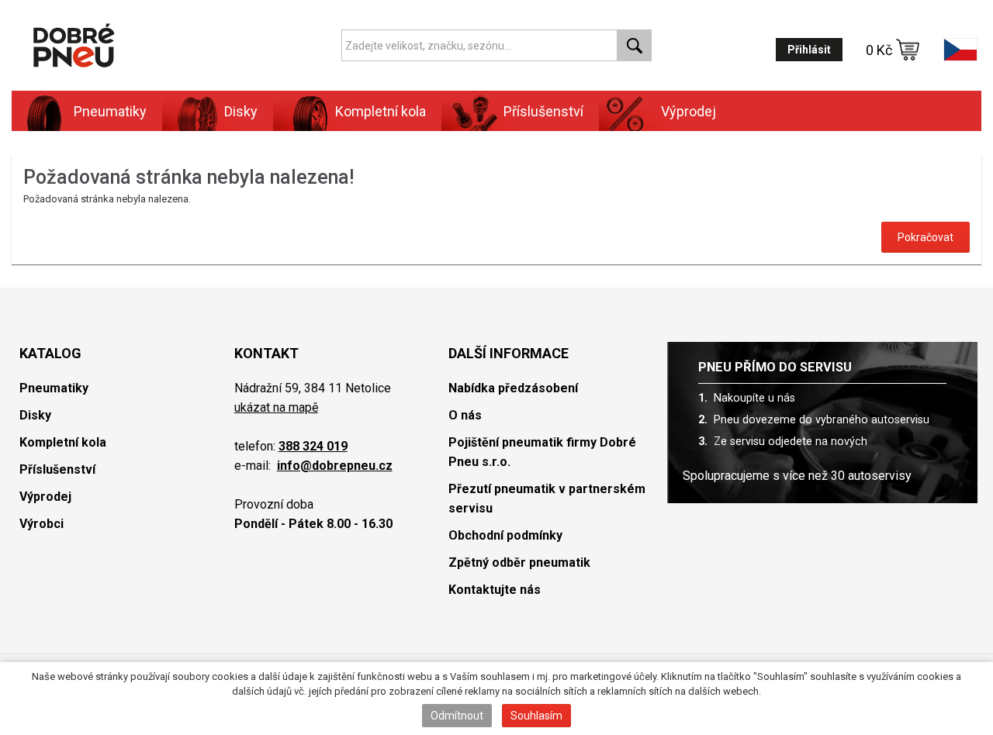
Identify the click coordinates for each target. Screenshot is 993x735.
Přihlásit (809, 49)
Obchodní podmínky (505, 535)
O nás (465, 415)
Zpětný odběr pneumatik (519, 562)
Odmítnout (457, 715)
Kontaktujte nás (494, 589)
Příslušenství (543, 111)
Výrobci (41, 523)
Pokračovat (925, 237)
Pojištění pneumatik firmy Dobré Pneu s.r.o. (542, 452)
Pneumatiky (53, 388)
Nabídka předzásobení (513, 388)
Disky (35, 415)
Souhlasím (536, 715)
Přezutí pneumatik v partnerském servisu (546, 498)
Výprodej (688, 111)
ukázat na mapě (276, 407)
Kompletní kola (62, 442)
